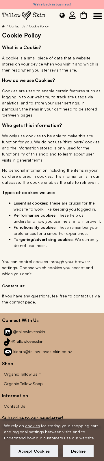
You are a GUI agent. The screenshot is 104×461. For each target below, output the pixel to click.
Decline (78, 451)
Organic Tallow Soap (23, 383)
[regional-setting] (62, 16)
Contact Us (17, 26)
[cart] (83, 16)
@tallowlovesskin (29, 331)
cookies (32, 425)
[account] (72, 16)
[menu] (96, 16)
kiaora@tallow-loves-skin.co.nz (42, 351)
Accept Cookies (34, 451)
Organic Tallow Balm (23, 374)
